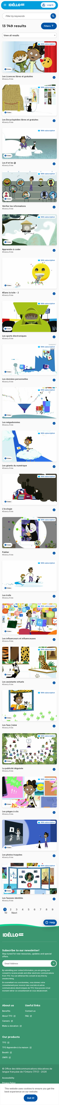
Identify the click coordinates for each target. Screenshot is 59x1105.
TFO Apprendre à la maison (15, 1047)
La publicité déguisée (12, 768)
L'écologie (7, 509)
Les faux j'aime (9, 725)
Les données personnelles (15, 379)
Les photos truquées (12, 855)
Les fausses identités (12, 898)
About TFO (10, 1016)
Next (14, 912)
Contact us (30, 1011)
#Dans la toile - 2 (10, 292)
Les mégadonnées (11, 422)
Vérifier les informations (14, 206)
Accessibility (8, 1078)
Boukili (15, 1052)
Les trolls (6, 595)
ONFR (15, 1057)
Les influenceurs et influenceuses (19, 638)
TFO (15, 1042)
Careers (10, 1021)
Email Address (10, 965)
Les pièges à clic (10, 811)
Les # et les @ (9, 163)
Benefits (6, 1011)
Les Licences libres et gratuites (17, 76)
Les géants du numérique (14, 465)
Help (51, 923)
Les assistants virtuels (13, 682)
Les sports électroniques (14, 336)
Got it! (30, 1098)
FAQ (32, 1016)
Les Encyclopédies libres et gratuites (20, 119)
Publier (5, 552)
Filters (47, 26)
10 (5, 912)
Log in (50, 5)
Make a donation (10, 1026)
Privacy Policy (9, 1083)
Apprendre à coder (11, 249)
